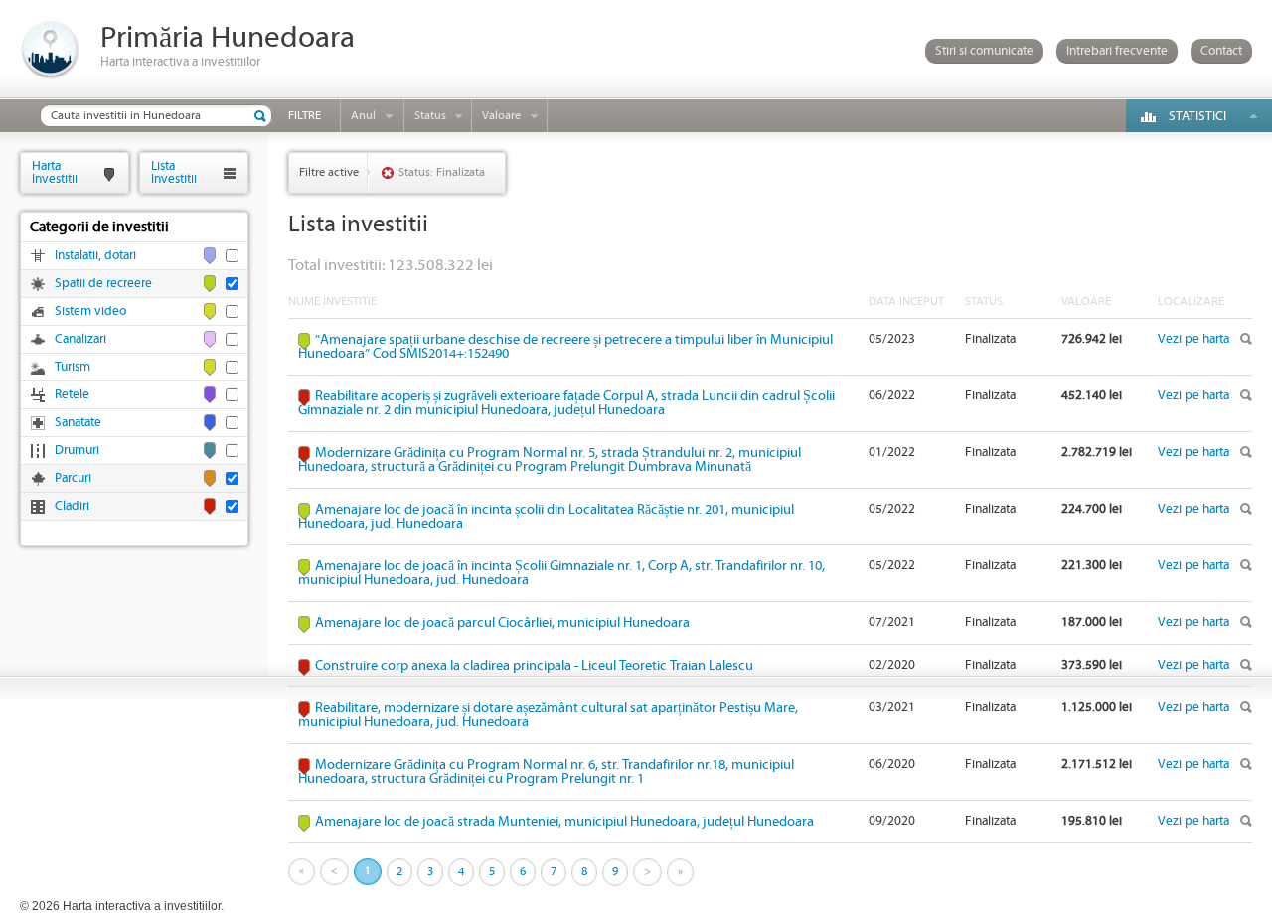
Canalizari (80, 339)
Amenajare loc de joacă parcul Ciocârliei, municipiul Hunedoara (502, 623)
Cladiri (72, 506)
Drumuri (77, 450)
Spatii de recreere (103, 283)
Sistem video (90, 311)
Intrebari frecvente (1117, 51)
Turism (72, 367)
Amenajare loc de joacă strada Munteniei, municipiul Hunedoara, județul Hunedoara (564, 822)
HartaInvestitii (55, 172)
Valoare (501, 115)
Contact (1221, 51)
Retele (72, 394)
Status (430, 115)
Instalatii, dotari (95, 255)
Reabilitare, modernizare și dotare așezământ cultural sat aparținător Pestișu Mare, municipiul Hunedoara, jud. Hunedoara (548, 715)
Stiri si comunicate (984, 51)
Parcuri (73, 478)
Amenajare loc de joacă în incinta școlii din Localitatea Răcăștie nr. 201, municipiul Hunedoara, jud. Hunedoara (546, 517)
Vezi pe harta (1193, 339)
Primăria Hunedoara (227, 38)
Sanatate (78, 422)
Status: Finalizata (441, 172)
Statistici (1197, 116)
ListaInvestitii (174, 172)
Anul (363, 115)
